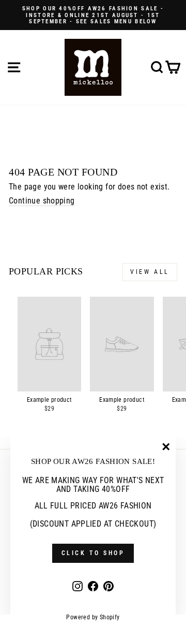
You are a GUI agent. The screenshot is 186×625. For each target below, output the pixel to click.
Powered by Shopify (92, 617)
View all (149, 271)
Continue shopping (42, 201)
